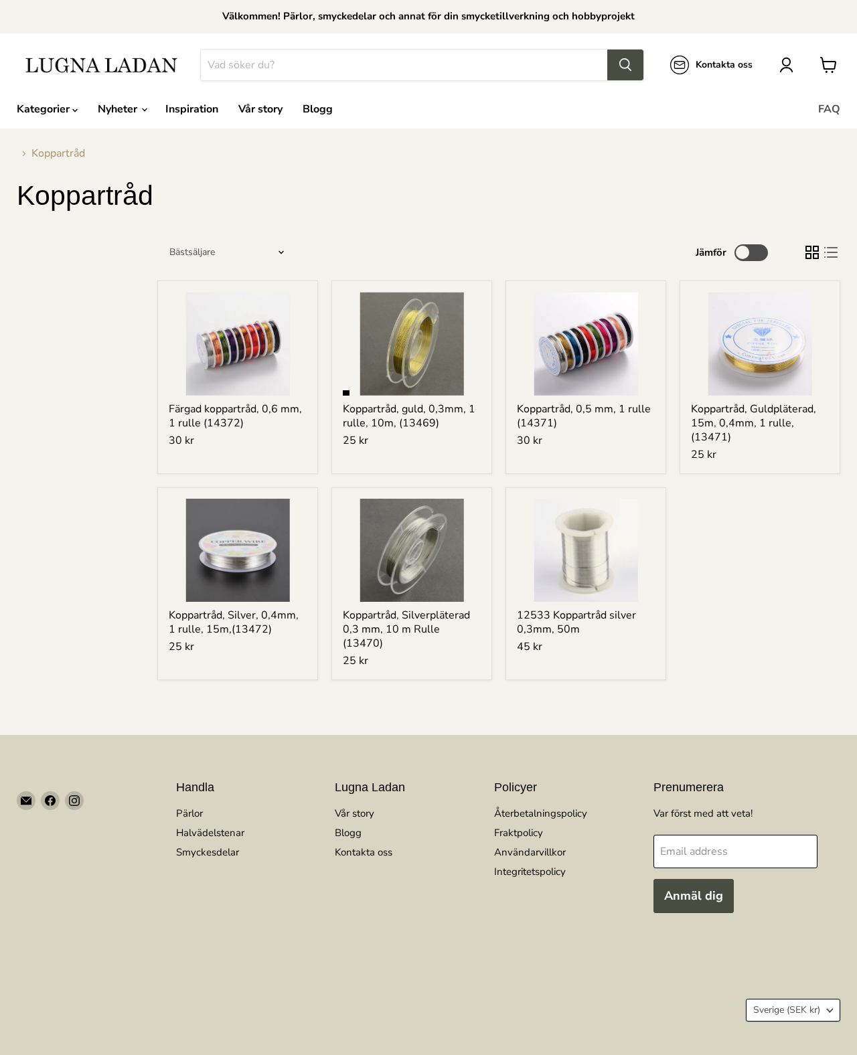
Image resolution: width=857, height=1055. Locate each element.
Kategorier (44, 109)
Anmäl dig (693, 896)
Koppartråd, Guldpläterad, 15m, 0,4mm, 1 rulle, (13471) (753, 423)
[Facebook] (50, 800)
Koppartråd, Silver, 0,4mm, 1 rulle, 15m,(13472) (234, 622)
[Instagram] (74, 800)
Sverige (786, 1009)
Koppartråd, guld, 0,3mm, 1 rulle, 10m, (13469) (409, 416)
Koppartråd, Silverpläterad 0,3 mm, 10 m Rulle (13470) (406, 629)
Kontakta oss (363, 852)
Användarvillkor (530, 852)
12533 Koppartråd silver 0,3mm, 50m (576, 622)
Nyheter (119, 109)
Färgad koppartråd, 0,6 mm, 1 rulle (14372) (235, 416)
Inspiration (191, 109)
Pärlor (189, 813)
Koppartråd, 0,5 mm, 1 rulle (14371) (584, 416)
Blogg (318, 109)
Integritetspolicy (530, 871)
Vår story (260, 109)
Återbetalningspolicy (540, 813)
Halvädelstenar (210, 832)
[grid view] (812, 252)
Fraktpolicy (518, 832)
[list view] (831, 252)
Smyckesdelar (207, 852)
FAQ (829, 109)
